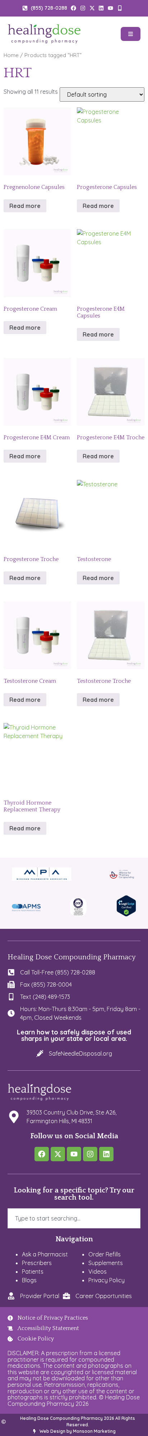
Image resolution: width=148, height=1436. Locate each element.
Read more (25, 205)
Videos (97, 1271)
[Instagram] (90, 1154)
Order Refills (104, 1254)
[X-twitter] (58, 1154)
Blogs (29, 1280)
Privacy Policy (106, 1280)
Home (11, 55)
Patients (32, 1271)
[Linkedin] (106, 1154)
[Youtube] (74, 1154)
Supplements (105, 1262)
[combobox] (74, 1218)
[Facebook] (41, 1154)
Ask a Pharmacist (45, 1254)
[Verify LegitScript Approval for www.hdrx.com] (126, 914)
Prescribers (37, 1262)
